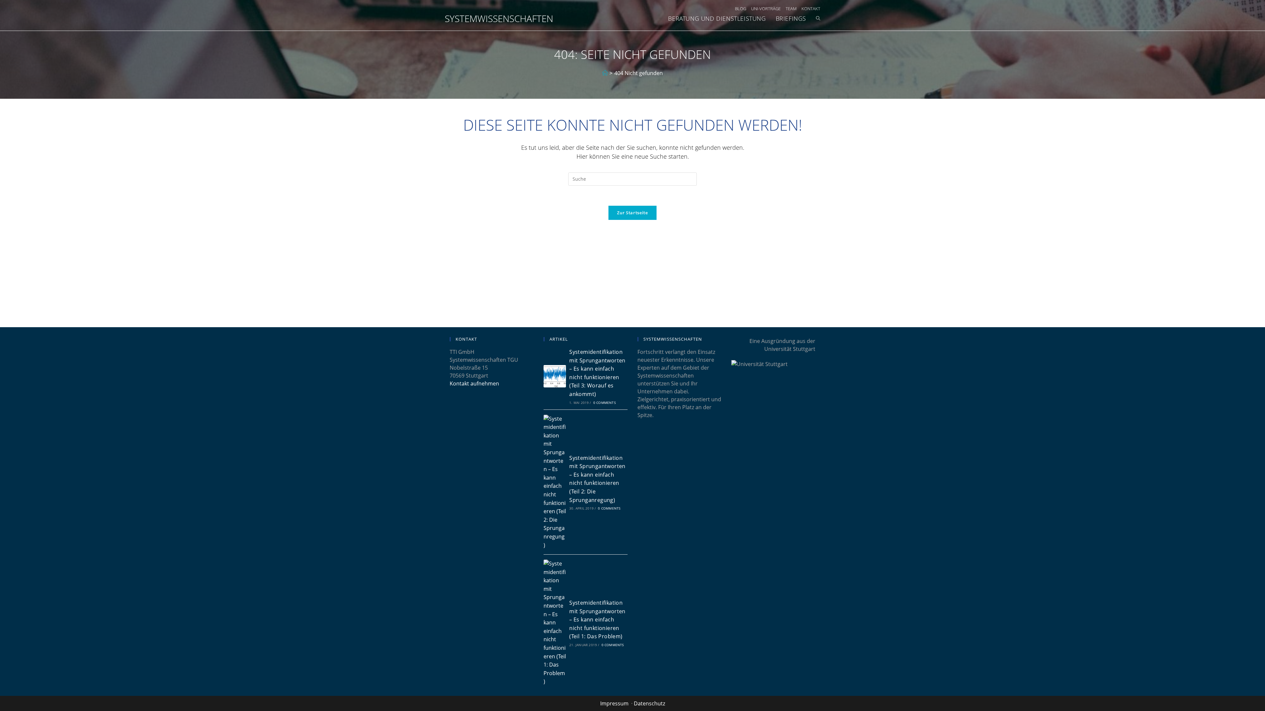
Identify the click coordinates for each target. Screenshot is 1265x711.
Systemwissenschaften (499, 18)
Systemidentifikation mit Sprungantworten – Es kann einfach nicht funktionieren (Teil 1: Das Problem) (597, 619)
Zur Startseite (632, 213)
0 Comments (604, 402)
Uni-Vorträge (766, 9)
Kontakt (810, 9)
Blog (740, 9)
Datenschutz (649, 703)
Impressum (614, 703)
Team (791, 9)
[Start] (604, 73)
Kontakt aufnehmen (474, 383)
